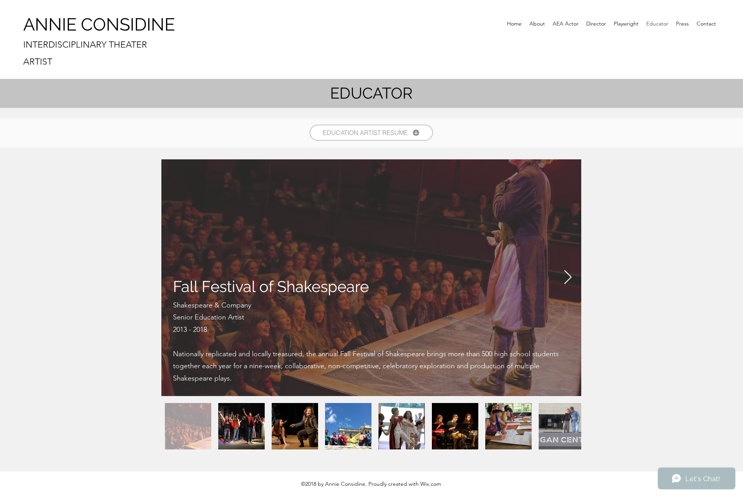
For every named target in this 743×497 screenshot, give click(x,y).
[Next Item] (567, 277)
